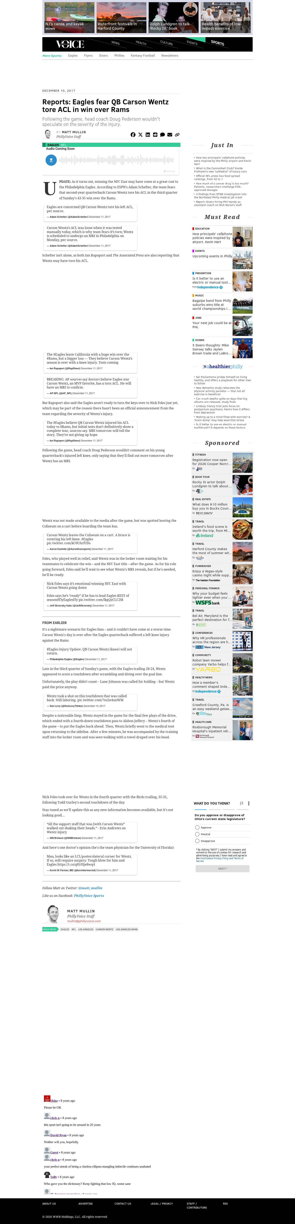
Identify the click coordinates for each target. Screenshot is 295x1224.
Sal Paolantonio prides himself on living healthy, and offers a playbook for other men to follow (222, 380)
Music (199, 295)
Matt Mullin (74, 132)
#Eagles (59, 354)
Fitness (200, 454)
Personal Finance (207, 588)
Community (203, 655)
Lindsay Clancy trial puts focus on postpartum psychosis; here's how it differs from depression (222, 409)
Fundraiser (203, 566)
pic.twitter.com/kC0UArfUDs (69, 543)
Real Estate (203, 499)
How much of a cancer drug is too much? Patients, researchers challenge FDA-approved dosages (221, 186)
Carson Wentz (104, 929)
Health (141, 42)
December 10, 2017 (94, 705)
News (116, 43)
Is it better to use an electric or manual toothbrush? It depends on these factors (220, 425)
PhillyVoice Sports (89, 896)
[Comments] (162, 135)
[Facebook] (133, 135)
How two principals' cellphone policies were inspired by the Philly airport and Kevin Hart (222, 161)
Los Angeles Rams (127, 929)
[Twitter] (140, 135)
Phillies (119, 55)
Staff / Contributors (197, 1205)
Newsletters (169, 55)
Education (202, 228)
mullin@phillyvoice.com (84, 921)
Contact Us (123, 1203)
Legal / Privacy (162, 1203)
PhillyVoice (70, 44)
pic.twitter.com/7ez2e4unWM (100, 700)
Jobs (198, 317)
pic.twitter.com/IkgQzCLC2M (101, 600)
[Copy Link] (177, 135)
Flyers (88, 55)
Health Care (203, 722)
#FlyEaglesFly (67, 600)
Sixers (103, 55)
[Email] (170, 135)
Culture (166, 42)
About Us (49, 1203)
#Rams (52, 358)
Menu (49, 44)
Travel (199, 521)
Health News (204, 677)
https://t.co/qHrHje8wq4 (76, 864)
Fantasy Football (143, 55)
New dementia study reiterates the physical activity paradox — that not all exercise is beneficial (219, 391)
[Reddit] (155, 135)
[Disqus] (111, 1040)
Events (192, 42)
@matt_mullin (90, 888)
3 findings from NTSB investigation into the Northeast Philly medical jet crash (220, 195)
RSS (225, 1203)
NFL (63, 145)
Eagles (73, 55)
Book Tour (202, 477)
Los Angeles (85, 929)
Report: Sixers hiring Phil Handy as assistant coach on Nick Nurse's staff (218, 203)
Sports (217, 43)
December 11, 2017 (100, 216)
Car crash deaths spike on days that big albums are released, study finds (220, 400)
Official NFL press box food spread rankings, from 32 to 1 (217, 177)
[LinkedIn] (148, 135)
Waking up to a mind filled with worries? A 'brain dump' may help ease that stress (222, 418)
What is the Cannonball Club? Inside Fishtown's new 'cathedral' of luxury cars (220, 169)
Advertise (85, 1203)
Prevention (203, 273)
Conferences (204, 633)
